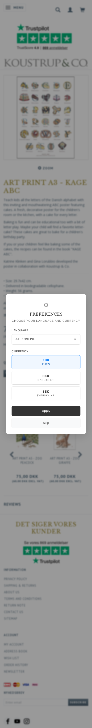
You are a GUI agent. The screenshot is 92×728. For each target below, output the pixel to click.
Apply (46, 411)
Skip (46, 423)
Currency (20, 351)
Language (20, 330)
